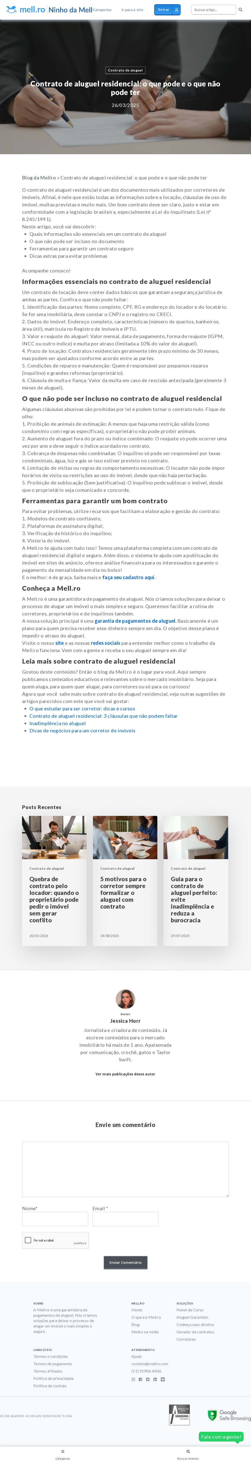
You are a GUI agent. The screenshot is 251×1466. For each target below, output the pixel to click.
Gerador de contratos (195, 1331)
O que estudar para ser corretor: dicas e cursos (82, 708)
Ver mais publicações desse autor (125, 1074)
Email (100, 1208)
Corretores (186, 1339)
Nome (30, 1208)
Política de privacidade (53, 1378)
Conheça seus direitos (195, 1324)
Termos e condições (50, 1356)
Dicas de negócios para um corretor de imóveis (82, 730)
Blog (135, 1324)
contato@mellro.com (149, 1363)
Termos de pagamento (52, 1363)
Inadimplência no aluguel (57, 723)
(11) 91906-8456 (146, 1371)
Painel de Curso (190, 1309)
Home (136, 1309)
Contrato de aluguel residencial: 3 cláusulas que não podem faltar (103, 716)
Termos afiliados (48, 1371)
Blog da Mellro (39, 177)
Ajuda (136, 1356)
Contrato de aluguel (125, 70)
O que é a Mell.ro (146, 1317)
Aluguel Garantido (192, 1317)
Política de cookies (50, 1385)
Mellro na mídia (145, 1331)
